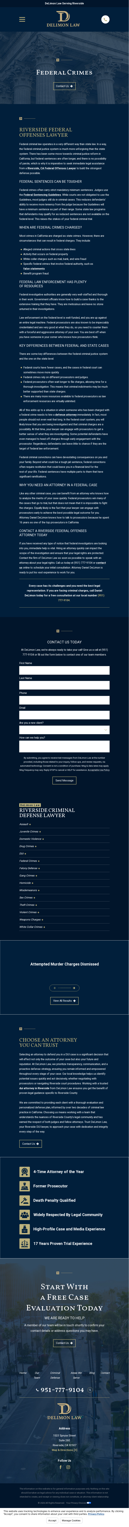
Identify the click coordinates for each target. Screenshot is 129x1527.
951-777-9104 (62, 1390)
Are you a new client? (31, 722)
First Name (25, 663)
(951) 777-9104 (83, 562)
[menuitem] (64, 824)
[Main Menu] (22, 19)
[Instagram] (68, 1467)
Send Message (64, 780)
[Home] (63, 19)
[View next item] (74, 988)
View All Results (62, 1000)
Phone (23, 693)
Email (22, 707)
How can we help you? (32, 737)
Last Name (25, 678)
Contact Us (62, 86)
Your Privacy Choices (76, 1503)
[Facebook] (60, 1467)
